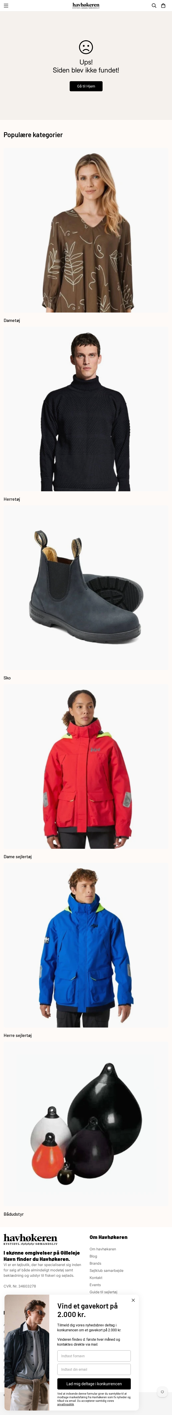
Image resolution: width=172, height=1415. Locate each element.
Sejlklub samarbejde (106, 1270)
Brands (95, 1263)
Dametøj (12, 320)
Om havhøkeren (103, 1249)
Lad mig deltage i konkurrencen (94, 1383)
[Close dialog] (133, 1300)
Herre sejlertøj (18, 1035)
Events (95, 1285)
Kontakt (96, 1277)
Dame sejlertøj (18, 856)
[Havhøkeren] (86, 5)
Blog (93, 1256)
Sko (7, 677)
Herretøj (12, 499)
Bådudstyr (14, 1214)
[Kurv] (163, 5)
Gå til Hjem (86, 86)
